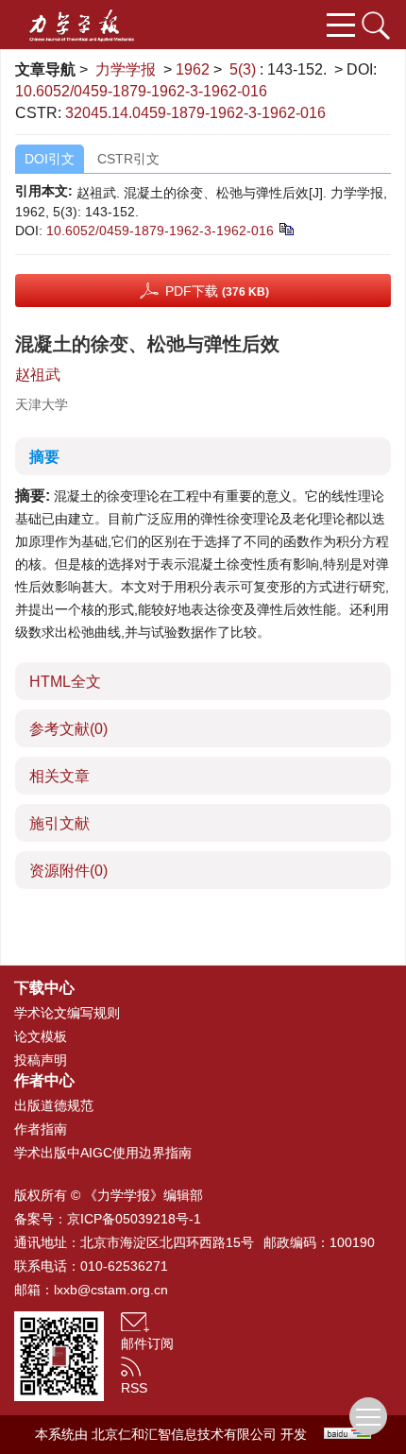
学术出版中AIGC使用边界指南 (103, 1152)
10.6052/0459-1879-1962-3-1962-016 (141, 91)
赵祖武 (37, 375)
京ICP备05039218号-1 (134, 1218)
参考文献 (68, 729)
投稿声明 (40, 1060)
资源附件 (68, 871)
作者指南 (40, 1129)
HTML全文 (65, 682)
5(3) (244, 69)
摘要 (44, 457)
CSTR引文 (128, 158)
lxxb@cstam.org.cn (111, 1289)
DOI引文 (50, 158)
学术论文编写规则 (67, 1012)
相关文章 (59, 776)
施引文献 (59, 823)
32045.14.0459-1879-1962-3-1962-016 (195, 113)
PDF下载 (217, 291)
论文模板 (40, 1036)
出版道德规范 (53, 1105)
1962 (193, 69)
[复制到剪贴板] (285, 227)
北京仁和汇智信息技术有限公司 (184, 1434)
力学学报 (125, 69)
